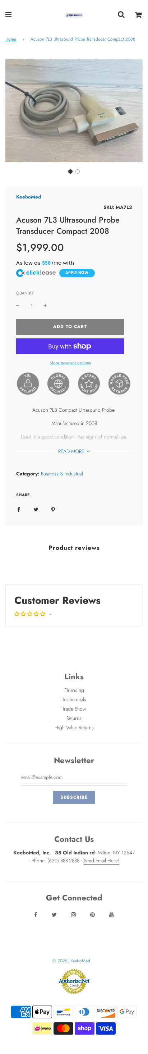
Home (10, 39)
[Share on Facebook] (19, 508)
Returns (74, 718)
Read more (71, 451)
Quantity (25, 293)
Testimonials (74, 699)
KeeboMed (28, 196)
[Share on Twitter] (36, 508)
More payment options (70, 363)
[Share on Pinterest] (53, 508)
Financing (74, 690)
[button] (70, 171)
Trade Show (74, 708)
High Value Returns (74, 727)
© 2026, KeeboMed (71, 961)
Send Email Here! (101, 860)
